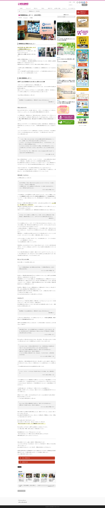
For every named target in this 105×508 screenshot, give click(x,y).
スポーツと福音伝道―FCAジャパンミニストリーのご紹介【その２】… (44, 480)
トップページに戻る (21, 490)
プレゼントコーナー (82, 89)
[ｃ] (83, 22)
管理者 (31, 17)
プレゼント (64, 8)
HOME (21, 8)
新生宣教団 (51, 506)
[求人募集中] (83, 78)
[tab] (36, 458)
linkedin (84, 2)
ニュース (26, 17)
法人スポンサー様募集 (82, 125)
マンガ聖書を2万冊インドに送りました (29, 480)
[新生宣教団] (23, 4)
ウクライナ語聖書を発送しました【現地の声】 (52, 480)
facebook (82, 2)
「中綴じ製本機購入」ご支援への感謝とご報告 (28, 486)
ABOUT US (50, 8)
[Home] (19, 11)
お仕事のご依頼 (57, 8)
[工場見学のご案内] (83, 42)
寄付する (35, 8)
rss (77, 2)
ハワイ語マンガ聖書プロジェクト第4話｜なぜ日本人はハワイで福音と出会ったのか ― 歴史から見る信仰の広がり (66, 81)
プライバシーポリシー (22, 500)
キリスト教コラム (71, 8)
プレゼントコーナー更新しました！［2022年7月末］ (21, 480)
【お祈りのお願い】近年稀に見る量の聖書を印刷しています (36, 480)
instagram (86, 2)
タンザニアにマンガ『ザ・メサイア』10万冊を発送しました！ (47, 486)
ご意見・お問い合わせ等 (22, 502)
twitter (80, 2)
